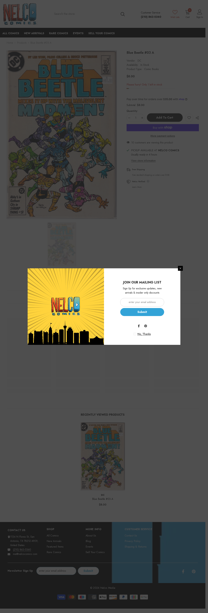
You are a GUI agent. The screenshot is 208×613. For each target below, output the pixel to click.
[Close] (180, 268)
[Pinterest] (145, 326)
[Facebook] (138, 326)
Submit (142, 312)
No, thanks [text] (144, 334)
